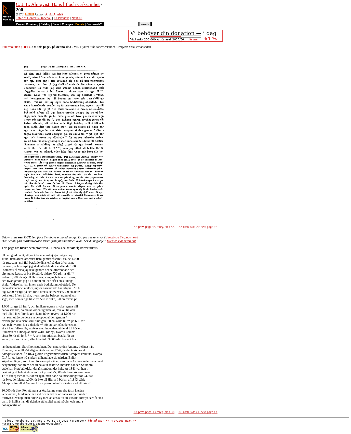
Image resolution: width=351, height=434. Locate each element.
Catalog (45, 24)
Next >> (77, 18)
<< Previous (61, 18)
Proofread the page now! (122, 237)
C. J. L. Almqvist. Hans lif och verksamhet (58, 4)
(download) (96, 420)
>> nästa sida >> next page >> (198, 226)
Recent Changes (63, 24)
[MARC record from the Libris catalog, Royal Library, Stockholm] (29, 14)
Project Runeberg (27, 24)
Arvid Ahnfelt (54, 14)
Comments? (94, 24)
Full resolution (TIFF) (16, 47)
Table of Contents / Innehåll (33, 18)
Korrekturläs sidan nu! (121, 241)
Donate (79, 24)
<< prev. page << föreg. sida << (154, 226)
